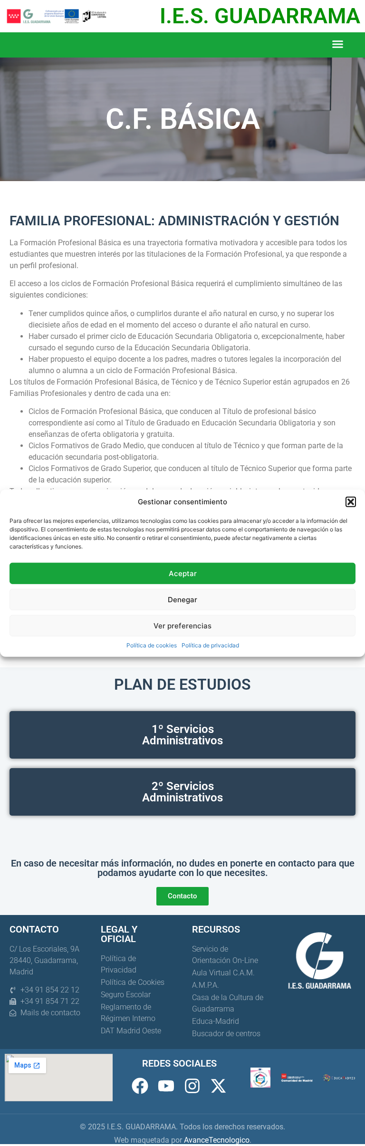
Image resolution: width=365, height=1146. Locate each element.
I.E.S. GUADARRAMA (260, 16)
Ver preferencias (182, 625)
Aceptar (183, 573)
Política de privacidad (210, 645)
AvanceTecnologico (217, 1140)
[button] (350, 502)
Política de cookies (151, 645)
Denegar (182, 599)
